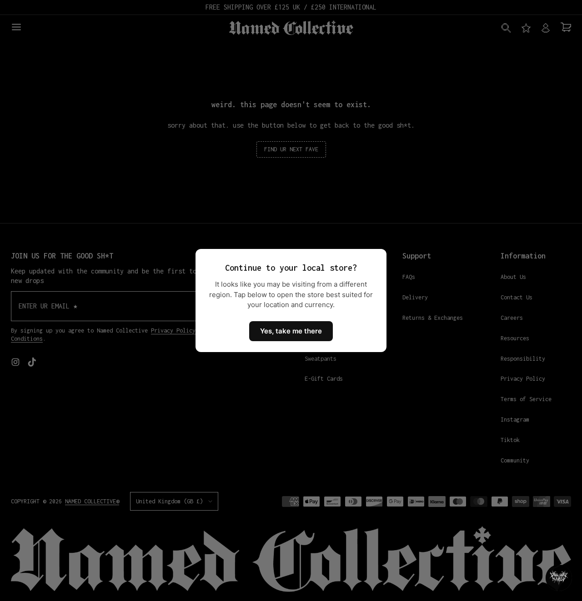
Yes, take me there (291, 331)
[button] (559, 578)
